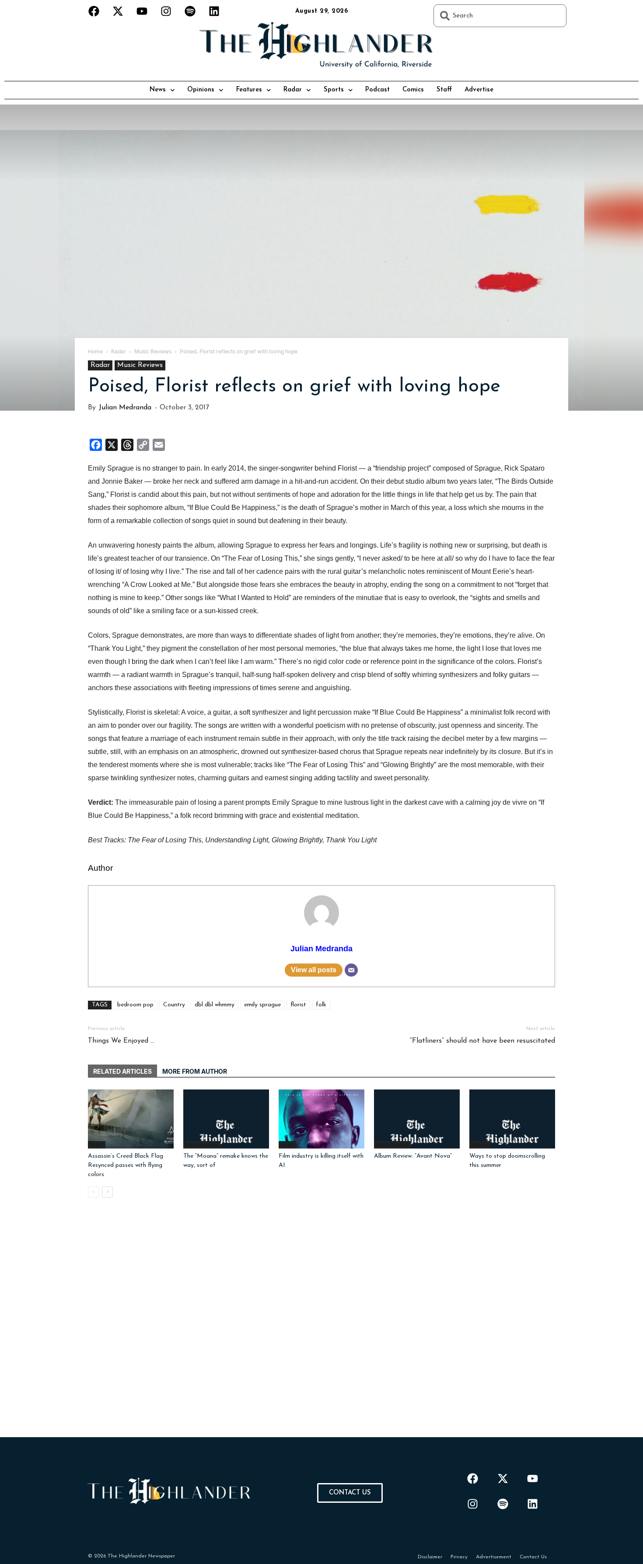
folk (321, 1005)
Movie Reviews (202, 1144)
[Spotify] (190, 11)
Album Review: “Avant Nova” (413, 1156)
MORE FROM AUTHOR (194, 1071)
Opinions (200, 90)
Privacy (459, 1557)
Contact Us (533, 1557)
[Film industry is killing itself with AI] (321, 1119)
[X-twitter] (118, 11)
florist (298, 1005)
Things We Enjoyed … (121, 1040)
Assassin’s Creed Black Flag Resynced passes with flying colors (125, 1165)
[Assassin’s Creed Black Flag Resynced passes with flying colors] (131, 1119)
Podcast (377, 90)
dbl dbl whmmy (214, 1005)
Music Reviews (140, 365)
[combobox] (499, 15)
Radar (292, 90)
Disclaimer (430, 1557)
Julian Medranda (125, 407)
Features (249, 90)
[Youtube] (142, 11)
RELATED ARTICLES (122, 1071)
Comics (413, 90)
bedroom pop (135, 1005)
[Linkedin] (214, 11)
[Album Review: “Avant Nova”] (417, 1119)
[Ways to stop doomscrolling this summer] (512, 1119)
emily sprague (262, 1005)
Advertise (479, 90)
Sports (334, 90)
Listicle (479, 1144)
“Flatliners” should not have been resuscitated (482, 1040)
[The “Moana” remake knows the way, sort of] (226, 1119)
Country (174, 1005)
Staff (444, 90)
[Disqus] (321, 1327)
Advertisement (493, 1557)
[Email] (351, 970)
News (158, 90)
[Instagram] (166, 11)
